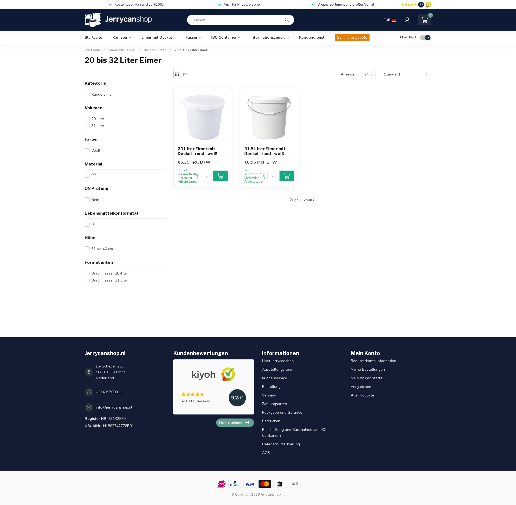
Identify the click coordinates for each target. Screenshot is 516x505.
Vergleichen (361, 386)
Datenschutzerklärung (281, 444)
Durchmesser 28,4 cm (109, 273)
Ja (93, 224)
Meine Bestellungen (368, 369)
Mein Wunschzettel (367, 378)
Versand (269, 395)
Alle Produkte (362, 395)
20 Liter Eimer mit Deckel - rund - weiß (197, 151)
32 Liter (97, 126)
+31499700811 (109, 392)
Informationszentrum (269, 37)
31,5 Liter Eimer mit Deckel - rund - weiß (264, 151)
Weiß (95, 151)
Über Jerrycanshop (278, 360)
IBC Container (224, 37)
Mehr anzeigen (230, 422)
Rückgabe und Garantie (282, 412)
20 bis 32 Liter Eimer (190, 50)
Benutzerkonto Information (373, 360)
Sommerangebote (352, 37)
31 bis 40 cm (102, 249)
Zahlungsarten (274, 403)
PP (93, 175)
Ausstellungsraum (277, 369)
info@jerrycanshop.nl (114, 407)
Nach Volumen (155, 50)
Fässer (192, 37)
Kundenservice (274, 378)
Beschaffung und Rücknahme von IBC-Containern (295, 432)
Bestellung (271, 386)
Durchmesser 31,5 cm (109, 280)
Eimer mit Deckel (156, 37)
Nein (95, 200)
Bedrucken (271, 421)
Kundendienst (311, 37)
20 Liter (97, 119)
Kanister (120, 37)
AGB (266, 452)
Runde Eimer (102, 94)
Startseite (93, 37)
